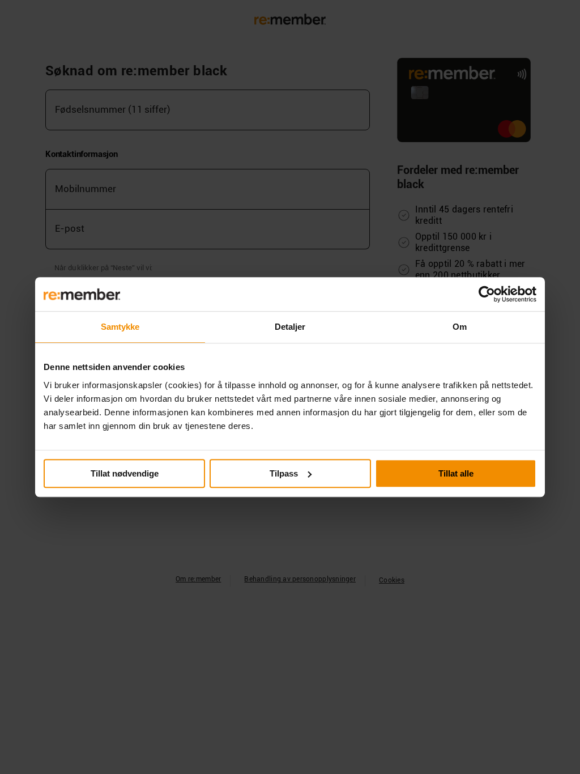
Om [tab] (460, 326)
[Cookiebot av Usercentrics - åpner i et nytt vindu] (486, 294)
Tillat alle (456, 473)
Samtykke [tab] (120, 326)
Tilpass (284, 473)
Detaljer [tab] (290, 326)
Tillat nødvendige (125, 473)
